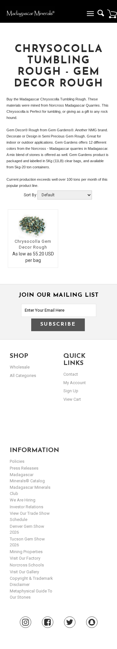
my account (74, 382)
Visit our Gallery (24, 571)
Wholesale (20, 367)
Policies (17, 461)
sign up (70, 390)
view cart (72, 399)
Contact (70, 374)
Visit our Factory (25, 558)
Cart (112, 13)
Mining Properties (26, 551)
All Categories (23, 375)
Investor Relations (26, 506)
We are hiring (22, 500)
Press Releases (24, 468)
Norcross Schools (27, 565)
